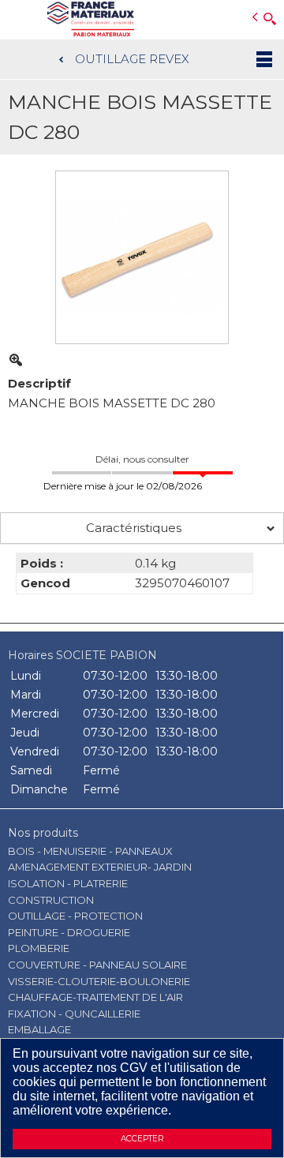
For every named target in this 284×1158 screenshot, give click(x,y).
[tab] (142, 528)
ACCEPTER (142, 1139)
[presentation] (142, 528)
